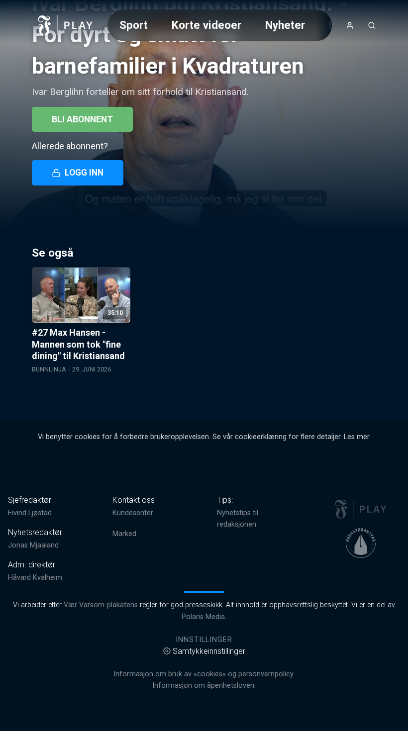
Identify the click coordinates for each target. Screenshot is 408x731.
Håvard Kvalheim (35, 577)
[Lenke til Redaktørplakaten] (361, 543)
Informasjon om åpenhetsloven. (204, 685)
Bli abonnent (82, 119)
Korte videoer (206, 24)
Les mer (356, 437)
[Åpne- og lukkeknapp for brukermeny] (350, 25)
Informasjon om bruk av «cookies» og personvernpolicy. (204, 674)
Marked (124, 534)
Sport (133, 24)
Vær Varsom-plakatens (101, 605)
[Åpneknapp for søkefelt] (372, 25)
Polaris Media (203, 617)
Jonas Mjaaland (33, 545)
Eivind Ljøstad (30, 513)
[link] (66, 25)
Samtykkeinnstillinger (209, 651)
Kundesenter (132, 513)
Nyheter (285, 24)
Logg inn (84, 173)
